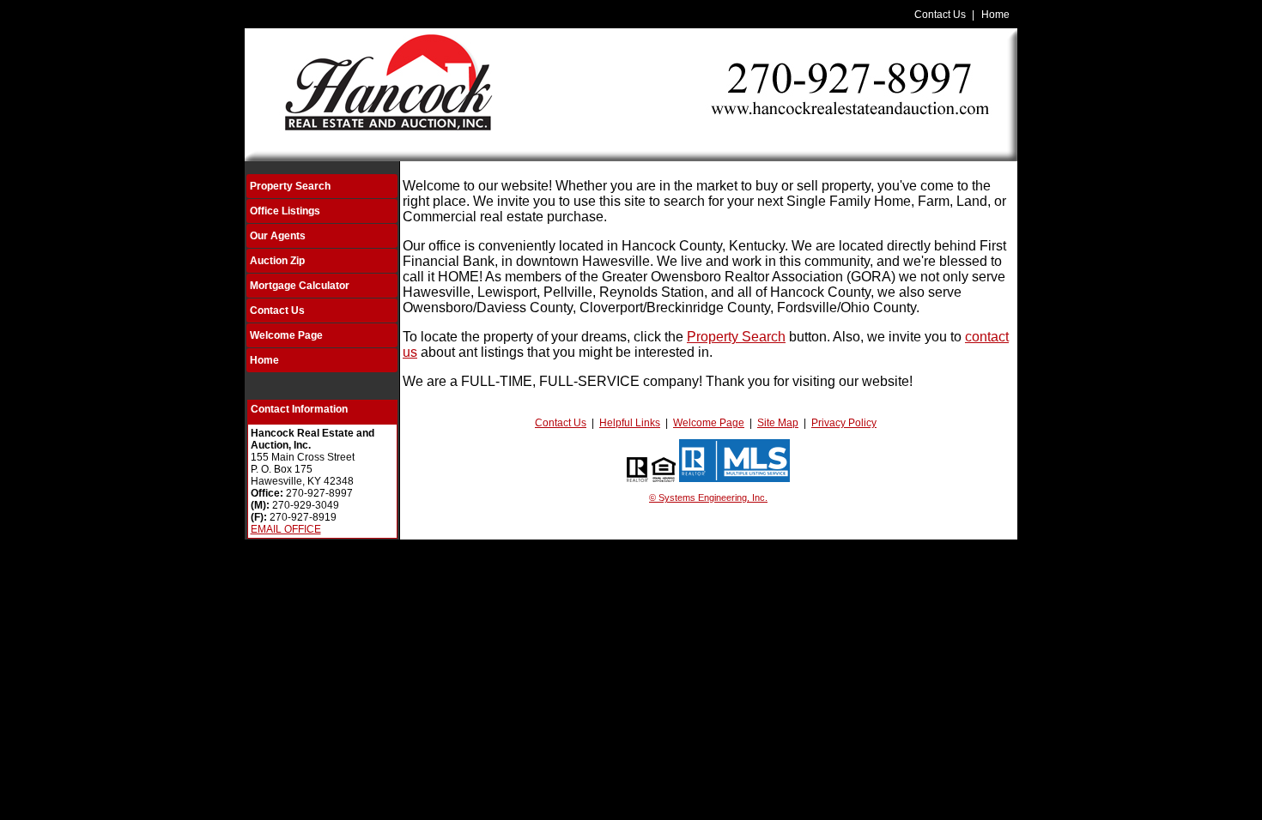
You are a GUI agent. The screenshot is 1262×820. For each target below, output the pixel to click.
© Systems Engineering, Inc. (708, 497)
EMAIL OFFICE (286, 529)
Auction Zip (277, 261)
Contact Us (940, 15)
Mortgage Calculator (299, 286)
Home (995, 15)
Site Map (777, 423)
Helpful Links (629, 423)
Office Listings (285, 211)
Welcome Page (286, 335)
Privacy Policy (844, 423)
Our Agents (278, 236)
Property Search (290, 186)
